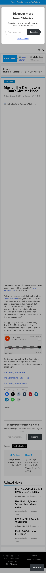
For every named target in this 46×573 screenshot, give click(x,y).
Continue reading (23, 39)
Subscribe (34, 32)
